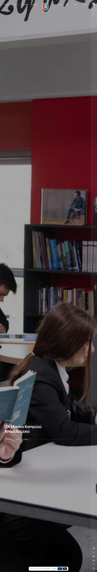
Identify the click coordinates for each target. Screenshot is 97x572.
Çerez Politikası (47, 568)
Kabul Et (60, 568)
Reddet (65, 568)
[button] (7, 5)
